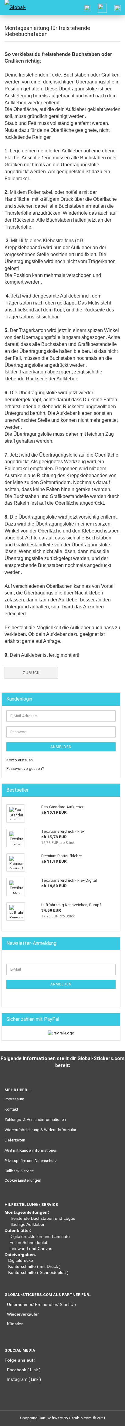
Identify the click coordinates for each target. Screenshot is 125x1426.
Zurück (31, 672)
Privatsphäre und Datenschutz (31, 1160)
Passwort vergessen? (25, 768)
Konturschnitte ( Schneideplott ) (38, 1272)
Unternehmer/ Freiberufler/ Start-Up (41, 1304)
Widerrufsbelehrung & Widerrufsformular (40, 1130)
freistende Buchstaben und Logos (43, 1218)
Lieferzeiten (15, 1140)
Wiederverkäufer (23, 1314)
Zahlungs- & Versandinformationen (35, 1119)
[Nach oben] (17, 1416)
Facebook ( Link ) (24, 1369)
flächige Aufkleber (28, 1224)
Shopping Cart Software (41, 1418)
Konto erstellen (19, 760)
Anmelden (61, 747)
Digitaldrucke (20, 1260)
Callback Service (19, 1171)
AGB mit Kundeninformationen (31, 1150)
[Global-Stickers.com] (15, 7)
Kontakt (11, 1109)
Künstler (15, 1323)
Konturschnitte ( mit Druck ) (34, 1266)
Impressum (14, 1099)
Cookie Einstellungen (23, 1180)
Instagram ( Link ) (24, 1379)
